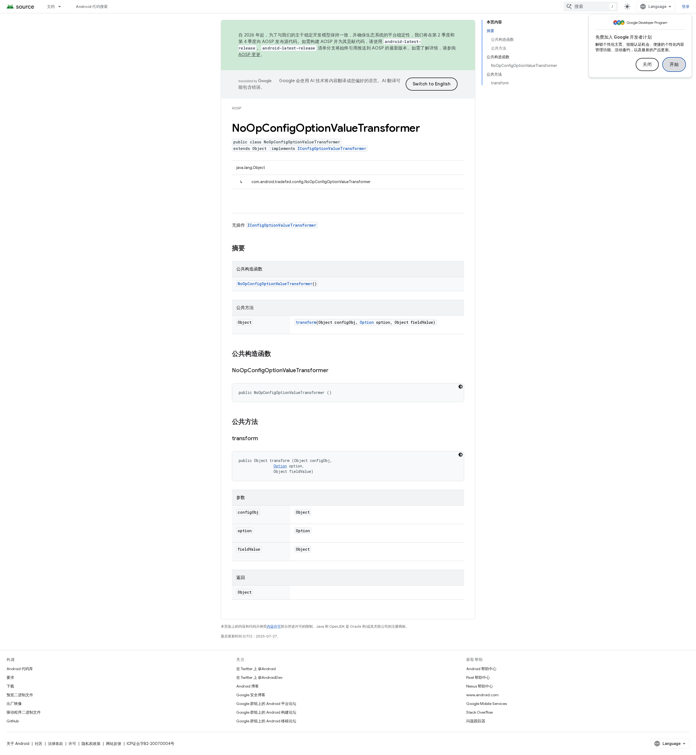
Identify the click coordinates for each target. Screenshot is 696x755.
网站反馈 (113, 743)
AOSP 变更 (249, 54)
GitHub (13, 721)
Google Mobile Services (486, 703)
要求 (10, 677)
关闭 (647, 64)
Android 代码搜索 (92, 6)
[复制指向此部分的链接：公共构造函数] (276, 354)
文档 (51, 6)
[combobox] (591, 6)
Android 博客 (247, 686)
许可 (72, 743)
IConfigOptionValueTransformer (331, 148)
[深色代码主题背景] (460, 386)
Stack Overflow (479, 712)
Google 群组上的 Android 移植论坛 (266, 721)
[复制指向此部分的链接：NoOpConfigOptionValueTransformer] (333, 371)
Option (367, 322)
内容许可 (274, 626)
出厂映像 (14, 703)
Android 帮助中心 (481, 668)
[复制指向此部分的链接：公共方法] (263, 422)
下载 (10, 686)
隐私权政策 (91, 743)
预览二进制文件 (20, 694)
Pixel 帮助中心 (478, 677)
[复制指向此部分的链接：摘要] (250, 248)
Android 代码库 (20, 668)
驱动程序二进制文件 (24, 712)
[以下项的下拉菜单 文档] (62, 6)
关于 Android (18, 743)
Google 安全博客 (250, 694)
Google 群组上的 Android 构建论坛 (266, 712)
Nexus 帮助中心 (479, 686)
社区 (38, 743)
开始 (674, 64)
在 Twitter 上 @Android (256, 668)
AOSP (236, 108)
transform (306, 322)
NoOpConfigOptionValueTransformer (275, 283)
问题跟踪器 (475, 721)
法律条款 (55, 743)
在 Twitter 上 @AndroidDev (259, 677)
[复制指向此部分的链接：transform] (263, 439)
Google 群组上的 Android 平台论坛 (266, 703)
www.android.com (482, 694)
